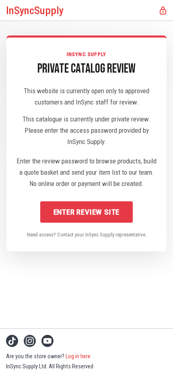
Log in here (78, 356)
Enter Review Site (87, 212)
